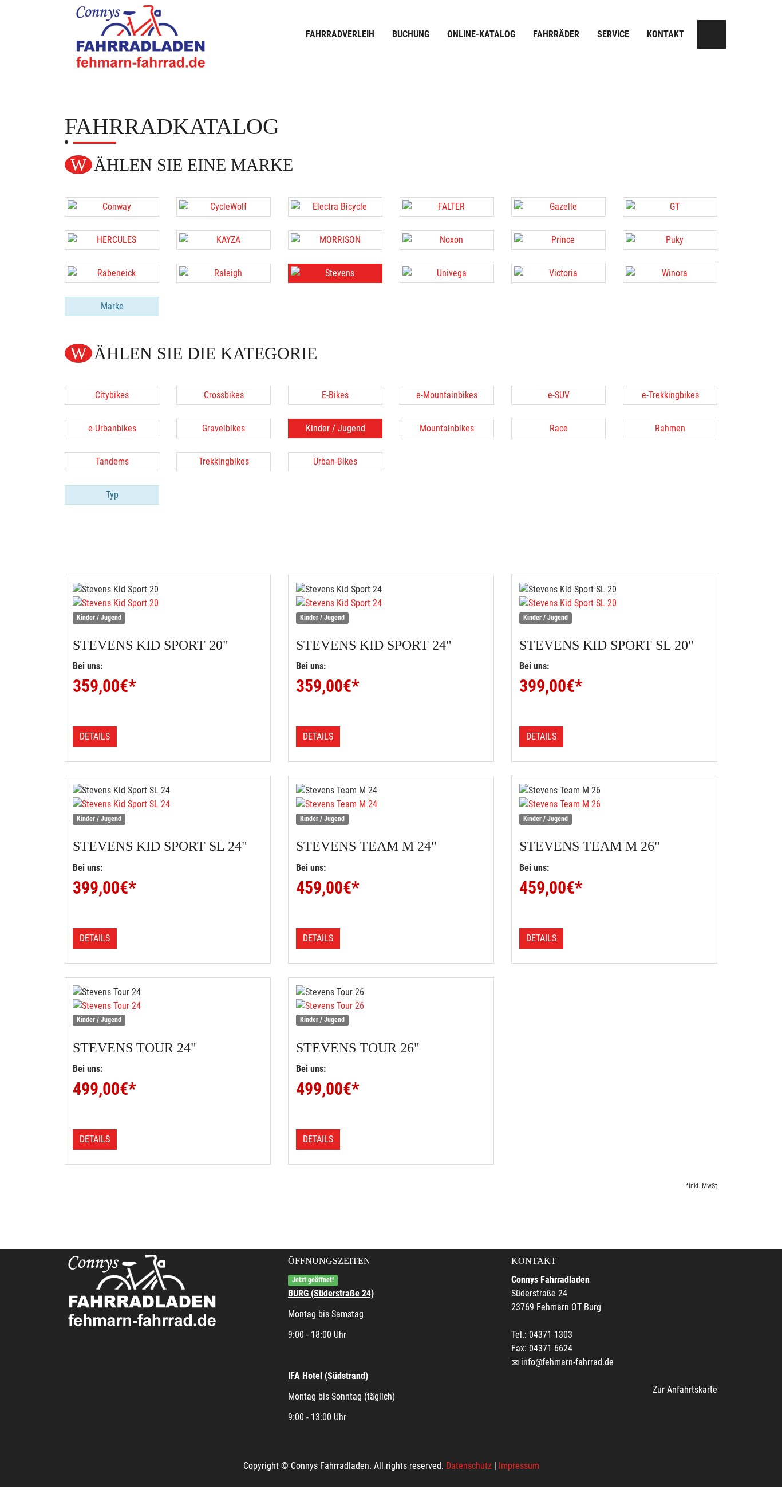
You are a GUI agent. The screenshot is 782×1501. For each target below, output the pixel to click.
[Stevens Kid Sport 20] (168, 603)
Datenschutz (469, 1465)
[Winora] (670, 273)
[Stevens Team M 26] (614, 804)
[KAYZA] (223, 240)
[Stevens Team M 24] (391, 804)
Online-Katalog (481, 34)
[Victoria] (558, 273)
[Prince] (558, 240)
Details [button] (95, 736)
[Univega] (446, 273)
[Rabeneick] (112, 273)
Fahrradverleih (340, 34)
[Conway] (112, 207)
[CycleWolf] (223, 207)
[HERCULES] (112, 240)
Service (613, 34)
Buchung (410, 34)
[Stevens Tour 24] (168, 1006)
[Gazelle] (558, 207)
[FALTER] (446, 207)
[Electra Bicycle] (335, 207)
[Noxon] (446, 240)
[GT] (670, 207)
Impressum (519, 1465)
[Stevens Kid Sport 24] (391, 603)
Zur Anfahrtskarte (685, 1389)
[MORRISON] (335, 240)
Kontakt (665, 34)
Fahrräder (556, 34)
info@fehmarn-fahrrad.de (567, 1362)
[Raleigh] (223, 273)
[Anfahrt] (711, 34)
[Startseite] (142, 36)
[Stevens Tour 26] (391, 1006)
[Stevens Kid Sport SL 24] (168, 804)
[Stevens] (335, 273)
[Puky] (670, 240)
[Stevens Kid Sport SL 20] (614, 603)
